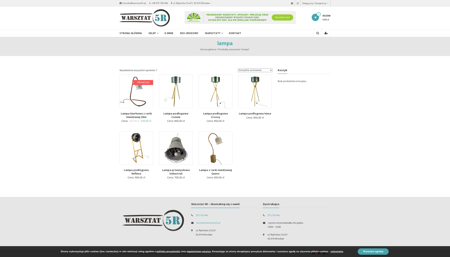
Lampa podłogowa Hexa (255, 113)
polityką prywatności (168, 251)
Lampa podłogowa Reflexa (136, 171)
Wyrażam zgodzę (373, 251)
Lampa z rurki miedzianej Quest (215, 171)
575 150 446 (202, 215)
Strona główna (131, 33)
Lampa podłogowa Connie (175, 115)
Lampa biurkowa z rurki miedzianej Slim (136, 115)
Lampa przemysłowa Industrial (176, 171)
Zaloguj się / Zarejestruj (314, 3)
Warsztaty (212, 33)
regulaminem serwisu (199, 251)
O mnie (168, 33)
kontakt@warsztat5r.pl (134, 3)
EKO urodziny (189, 33)
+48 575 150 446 (160, 3)
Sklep (152, 33)
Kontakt (235, 33)
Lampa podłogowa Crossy (215, 115)
